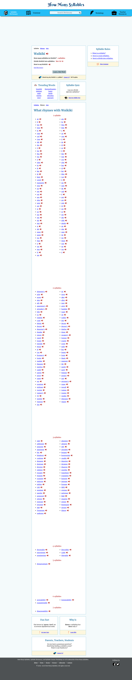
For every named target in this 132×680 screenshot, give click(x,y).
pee (62, 197)
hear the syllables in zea (41, 404)
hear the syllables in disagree (69, 467)
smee (39, 232)
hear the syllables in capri (67, 311)
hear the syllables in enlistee (44, 469)
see (62, 215)
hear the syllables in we (65, 246)
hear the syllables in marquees (46, 182)
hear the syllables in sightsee (44, 387)
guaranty (40, 479)
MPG (63, 487)
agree (39, 297)
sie (62, 226)
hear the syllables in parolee (44, 493)
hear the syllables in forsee (43, 340)
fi (61, 151)
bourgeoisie (65, 455)
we (62, 247)
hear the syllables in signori (68, 507)
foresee (64, 338)
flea (38, 154)
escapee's (64, 335)
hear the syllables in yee (65, 249)
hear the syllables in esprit (43, 338)
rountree (40, 384)
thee (38, 241)
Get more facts (45, 632)
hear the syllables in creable (68, 458)
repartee (64, 499)
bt (37, 131)
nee (38, 191)
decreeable (41, 550)
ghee (38, 163)
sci (38, 212)
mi (38, 189)
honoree (64, 479)
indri (63, 347)
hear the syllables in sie (65, 226)
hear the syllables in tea (41, 237)
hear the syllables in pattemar (70, 493)
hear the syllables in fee (41, 151)
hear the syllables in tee (65, 237)
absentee (64, 441)
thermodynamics (50, 89)
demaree (40, 461)
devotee (40, 467)
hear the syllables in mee (66, 185)
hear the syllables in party (67, 369)
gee (62, 160)
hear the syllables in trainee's (45, 393)
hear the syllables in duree (67, 332)
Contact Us (66, 77)
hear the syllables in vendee (68, 395)
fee (38, 151)
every (39, 98)
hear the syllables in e (39, 148)
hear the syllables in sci (40, 211)
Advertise (62, 662)
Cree (38, 139)
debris (39, 323)
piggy (39, 376)
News (41, 662)
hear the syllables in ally (41, 303)
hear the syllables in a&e (41, 441)
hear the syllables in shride (67, 223)
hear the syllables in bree (42, 127)
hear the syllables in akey (66, 297)
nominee (40, 490)
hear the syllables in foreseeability (73, 599)
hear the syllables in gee (65, 159)
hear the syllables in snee (66, 232)
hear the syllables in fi (64, 151)
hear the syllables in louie (67, 355)
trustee (64, 393)
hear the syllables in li (64, 180)
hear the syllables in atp (65, 119)
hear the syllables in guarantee (70, 475)
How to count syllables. (101, 56)
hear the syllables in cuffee (67, 317)
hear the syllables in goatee (68, 340)
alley (63, 300)
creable (64, 458)
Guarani (40, 476)
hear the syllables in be (65, 122)
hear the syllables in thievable (70, 555)
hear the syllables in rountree (45, 384)
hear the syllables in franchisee (70, 472)
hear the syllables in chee (42, 133)
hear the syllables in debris (43, 323)
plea (38, 200)
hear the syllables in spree (42, 235)
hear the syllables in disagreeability (49, 611)
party (63, 370)
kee (38, 171)
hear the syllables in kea (65, 349)
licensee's (40, 355)
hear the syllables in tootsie (44, 390)
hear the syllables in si (40, 226)
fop (38, 157)
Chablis (39, 318)
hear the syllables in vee (41, 246)
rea (38, 381)
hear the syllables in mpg (66, 487)
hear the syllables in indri (66, 346)
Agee (63, 294)
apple (39, 93)
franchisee (65, 473)
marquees (40, 183)
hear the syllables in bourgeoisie (71, 455)
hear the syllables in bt (40, 130)
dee (38, 145)
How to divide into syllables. (103, 58)
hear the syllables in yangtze (44, 401)
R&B (63, 496)
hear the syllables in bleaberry (45, 455)
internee (64, 481)
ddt (38, 142)
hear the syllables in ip (40, 349)
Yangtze (40, 402)
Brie (62, 128)
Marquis (40, 364)
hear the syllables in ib (40, 168)
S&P (38, 508)
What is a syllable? (99, 53)
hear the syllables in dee (41, 145)
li (61, 180)
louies (39, 358)
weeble (39, 399)
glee (62, 163)
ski (38, 229)
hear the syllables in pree (42, 203)
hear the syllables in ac (65, 291)
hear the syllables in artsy (66, 306)
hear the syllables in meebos (44, 367)
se (62, 212)
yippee (63, 402)
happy (50, 91)
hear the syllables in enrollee (69, 469)
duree (63, 332)
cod (38, 136)
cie (62, 134)
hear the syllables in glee (66, 162)
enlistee (40, 470)
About (36, 662)
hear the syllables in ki (40, 174)
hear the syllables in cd (65, 314)
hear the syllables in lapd (67, 552)
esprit (39, 338)
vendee (64, 396)
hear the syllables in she (65, 217)
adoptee (64, 444)
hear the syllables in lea (41, 352)
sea (38, 215)
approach (50, 98)
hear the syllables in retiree (68, 501)
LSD (38, 487)
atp (62, 119)
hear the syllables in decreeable (46, 549)
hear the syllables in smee (42, 232)
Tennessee (41, 510)
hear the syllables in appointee (46, 449)
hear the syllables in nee (41, 191)
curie (39, 321)
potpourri (40, 496)
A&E (38, 441)
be (62, 122)
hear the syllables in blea (66, 124)
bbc (38, 452)
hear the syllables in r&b (66, 496)
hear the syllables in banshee (69, 309)
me (62, 183)
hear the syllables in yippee (68, 401)
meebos (40, 367)
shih (62, 220)
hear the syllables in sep (41, 217)
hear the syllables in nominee (45, 490)
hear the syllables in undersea (45, 513)
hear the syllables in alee (41, 300)
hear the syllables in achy (42, 294)
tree (62, 244)
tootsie (39, 390)
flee (62, 154)
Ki (37, 174)
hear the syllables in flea (41, 153)
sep (38, 218)
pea (38, 197)
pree (38, 203)
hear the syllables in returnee (45, 504)
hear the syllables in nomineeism (47, 555)
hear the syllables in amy (66, 303)
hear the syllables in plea (41, 200)
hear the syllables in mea (41, 185)
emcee (39, 335)
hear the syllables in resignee (45, 501)
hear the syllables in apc (66, 446)
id (62, 168)
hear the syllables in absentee (69, 441)
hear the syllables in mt (65, 188)
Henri (39, 347)
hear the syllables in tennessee (46, 510)
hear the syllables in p (64, 194)
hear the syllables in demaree (45, 461)
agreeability (41, 600)
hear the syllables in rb (64, 206)
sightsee (40, 387)
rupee (63, 384)
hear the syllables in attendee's (46, 309)
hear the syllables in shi (41, 220)
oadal (39, 370)
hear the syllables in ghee (42, 162)
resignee (40, 502)
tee (62, 238)
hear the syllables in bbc (41, 452)
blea (62, 125)
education (50, 96)
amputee (40, 447)
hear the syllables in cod (41, 136)
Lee (62, 177)
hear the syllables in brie (66, 127)
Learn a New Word (59, 72)
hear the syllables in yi (40, 252)
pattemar (64, 493)
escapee (40, 473)
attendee (64, 450)
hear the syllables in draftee (68, 329)
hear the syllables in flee (66, 153)
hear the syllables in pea (41, 197)
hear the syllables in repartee (69, 498)
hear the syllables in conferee (45, 458)
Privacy (54, 662)
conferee (40, 458)
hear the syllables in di (64, 145)
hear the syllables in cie (65, 133)
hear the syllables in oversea (68, 490)
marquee (64, 361)
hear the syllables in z (64, 252)
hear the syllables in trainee (68, 390)
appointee (40, 450)
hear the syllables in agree (42, 297)
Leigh (39, 180)
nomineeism (41, 555)
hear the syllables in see (65, 214)
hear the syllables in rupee (67, 384)
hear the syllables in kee (41, 171)
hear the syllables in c (64, 130)
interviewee (41, 553)
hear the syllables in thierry (68, 510)
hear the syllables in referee (44, 498)
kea (62, 350)
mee (62, 186)
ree (62, 209)
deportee (64, 461)
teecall (63, 387)
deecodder (65, 550)
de (62, 142)
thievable (64, 555)
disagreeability (42, 611)
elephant (39, 91)
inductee (40, 481)
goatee (63, 341)
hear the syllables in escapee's (70, 335)
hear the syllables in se (64, 211)
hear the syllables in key (65, 171)
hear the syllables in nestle (67, 367)
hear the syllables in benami (68, 452)
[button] (80, 13)
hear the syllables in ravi (66, 378)
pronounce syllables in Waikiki (49, 64)
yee (62, 249)
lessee (63, 352)
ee (62, 148)
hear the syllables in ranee (42, 378)
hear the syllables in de (65, 142)
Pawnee (64, 373)
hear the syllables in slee (66, 229)
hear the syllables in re (40, 208)
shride (63, 223)
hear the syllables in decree (68, 323)
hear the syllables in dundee (44, 332)
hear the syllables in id (64, 168)
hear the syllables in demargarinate (49, 563)
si (37, 226)
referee (39, 499)
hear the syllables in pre (65, 200)
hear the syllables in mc (65, 364)
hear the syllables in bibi (41, 311)
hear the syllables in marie (67, 358)
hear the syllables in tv (40, 395)
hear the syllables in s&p (41, 507)
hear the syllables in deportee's (46, 329)
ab (38, 119)
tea (38, 238)
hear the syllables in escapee (44, 472)
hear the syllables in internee (69, 481)
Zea (38, 405)
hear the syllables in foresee (68, 338)
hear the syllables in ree (65, 208)
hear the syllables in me (65, 182)
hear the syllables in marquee (69, 361)
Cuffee (63, 318)
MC (62, 364)
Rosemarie (65, 505)
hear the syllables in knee (42, 177)
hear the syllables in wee (41, 249)
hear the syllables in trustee (68, 393)
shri (38, 223)
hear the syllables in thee (42, 240)
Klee (63, 174)
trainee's (40, 393)
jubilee (39, 484)
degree (39, 326)
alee (38, 300)
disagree (64, 467)
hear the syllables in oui (41, 194)
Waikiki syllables (47, 53)
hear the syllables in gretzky (44, 343)
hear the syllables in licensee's (46, 355)
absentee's (41, 292)
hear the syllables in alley (66, 300)
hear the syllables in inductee (45, 481)
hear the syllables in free (66, 156)
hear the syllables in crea (66, 136)
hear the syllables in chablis (44, 317)
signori (64, 508)
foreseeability (66, 600)
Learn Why (72, 632)
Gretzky (39, 344)
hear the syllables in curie (42, 320)
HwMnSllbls (66, 4)
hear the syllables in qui (41, 206)
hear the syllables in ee (64, 148)
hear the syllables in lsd (41, 487)
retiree (63, 502)
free (62, 157)
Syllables (36, 105)
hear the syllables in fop (41, 156)
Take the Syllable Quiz (74, 98)
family (50, 93)
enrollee (64, 470)
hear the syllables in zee (41, 255)
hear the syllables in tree (66, 243)
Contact (69, 662)
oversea (64, 490)
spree (39, 235)
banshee (64, 309)
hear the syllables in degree (43, 326)
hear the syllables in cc (40, 314)
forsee (39, 341)
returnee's (65, 381)
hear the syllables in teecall (68, 387)
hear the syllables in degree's (69, 326)
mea (38, 186)
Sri (62, 235)
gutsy (63, 344)
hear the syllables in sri (65, 235)
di (62, 145)
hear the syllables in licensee (69, 484)
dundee (39, 332)
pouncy (64, 376)
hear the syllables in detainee (69, 464)
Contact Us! (60, 653)
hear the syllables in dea (65, 320)
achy (38, 294)
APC (62, 447)
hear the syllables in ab (40, 119)
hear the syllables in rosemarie (71, 504)
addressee (40, 444)
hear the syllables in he (40, 165)
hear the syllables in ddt (41, 142)
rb (62, 206)
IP (37, 350)
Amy (63, 303)
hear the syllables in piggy (43, 375)
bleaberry (40, 455)
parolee (39, 493)
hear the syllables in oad (66, 191)
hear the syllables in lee (65, 177)
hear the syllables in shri (41, 223)
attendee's (41, 309)
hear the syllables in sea (41, 214)
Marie (63, 358)
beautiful (39, 89)
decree (63, 323)
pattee (39, 373)
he (38, 165)
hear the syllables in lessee (67, 352)
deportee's (41, 329)
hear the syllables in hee (65, 165)
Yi (37, 252)
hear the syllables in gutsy (67, 343)
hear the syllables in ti (40, 243)
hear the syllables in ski (40, 229)
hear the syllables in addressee (46, 443)
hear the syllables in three (67, 240)
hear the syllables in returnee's (70, 381)
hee (62, 165)
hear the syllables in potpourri (45, 496)
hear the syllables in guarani (44, 475)
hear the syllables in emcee (43, 335)
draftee (64, 329)
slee (62, 229)
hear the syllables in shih (66, 220)
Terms (48, 662)
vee (38, 247)
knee (38, 177)
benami (64, 452)
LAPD (63, 553)
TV (38, 396)
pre (62, 200)
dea (62, 321)
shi (38, 220)
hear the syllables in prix (66, 203)
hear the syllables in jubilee (43, 484)
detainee (64, 464)
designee (40, 464)
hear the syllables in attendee (69, 449)
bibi (38, 312)
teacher (39, 96)
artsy (63, 306)
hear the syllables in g (39, 159)
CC (38, 315)
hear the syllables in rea (41, 381)
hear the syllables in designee (45, 464)
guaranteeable (42, 603)
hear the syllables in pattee (43, 372)
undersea (40, 513)
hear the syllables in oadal (42, 369)
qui (38, 206)
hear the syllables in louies (43, 358)
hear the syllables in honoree (69, 478)
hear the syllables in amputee (45, 446)
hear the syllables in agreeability (47, 599)
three (63, 241)
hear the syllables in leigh (43, 180)
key (62, 171)
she (62, 218)
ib (37, 168)
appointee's (41, 306)
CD (62, 315)
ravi (62, 378)
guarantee (65, 476)
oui (38, 194)
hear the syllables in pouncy (68, 375)
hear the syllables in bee (41, 124)
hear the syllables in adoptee (69, 443)
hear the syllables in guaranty (45, 478)
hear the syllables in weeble (44, 398)
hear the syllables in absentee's (46, 291)
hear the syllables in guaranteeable (49, 602)
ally (38, 303)
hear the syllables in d (64, 139)
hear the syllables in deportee (69, 461)
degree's (64, 326)
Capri (63, 312)
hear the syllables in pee (65, 197)
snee (63, 232)
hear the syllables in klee (66, 174)
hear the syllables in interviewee (47, 552)
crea (62, 136)
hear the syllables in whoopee (69, 398)
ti (37, 244)
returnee (40, 505)
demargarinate (42, 564)
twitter (117, 664)
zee (38, 255)
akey (63, 297)
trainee (64, 390)
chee (38, 134)
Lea (38, 352)
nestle (63, 367)
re (37, 209)
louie (63, 355)
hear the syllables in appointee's (47, 306)
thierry (63, 510)
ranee (39, 378)
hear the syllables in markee (44, 361)
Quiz (47, 48)
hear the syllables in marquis (44, 364)
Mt (62, 189)
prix (62, 203)
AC (62, 292)
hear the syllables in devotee (44, 467)
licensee (64, 484)
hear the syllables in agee (66, 294)
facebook (114, 664)
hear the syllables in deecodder (70, 549)
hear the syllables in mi (40, 188)
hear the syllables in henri (43, 346)
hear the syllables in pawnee (68, 372)
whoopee (64, 399)
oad (62, 191)
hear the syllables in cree (42, 139)
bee (38, 125)
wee (38, 249)
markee (39, 361)
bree (38, 128)
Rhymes (42, 48)
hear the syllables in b (39, 122)
